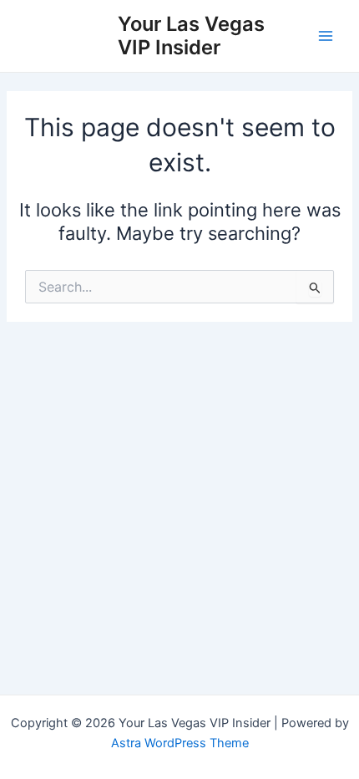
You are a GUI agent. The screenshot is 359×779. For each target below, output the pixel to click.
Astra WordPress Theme (180, 743)
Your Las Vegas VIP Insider (191, 35)
